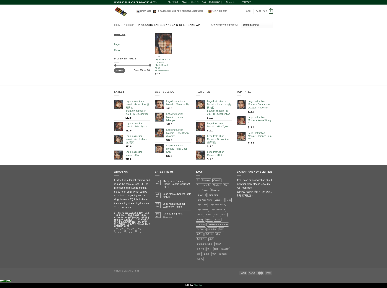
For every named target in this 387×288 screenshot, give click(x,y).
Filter (119, 70)
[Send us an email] (263, 2)
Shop (130, 24)
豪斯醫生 (201, 249)
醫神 (216, 249)
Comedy (217, 180)
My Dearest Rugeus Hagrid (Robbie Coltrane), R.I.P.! (176, 184)
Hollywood (201, 195)
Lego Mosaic (202, 210)
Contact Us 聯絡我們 (211, 2)
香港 (214, 254)
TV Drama (201, 229)
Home (118, 24)
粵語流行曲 (202, 239)
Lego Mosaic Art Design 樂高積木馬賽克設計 (180, 11)
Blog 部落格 (173, 2)
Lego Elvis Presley (218, 205)
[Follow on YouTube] (268, 2)
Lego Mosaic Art (218, 210)
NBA (216, 214)
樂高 (221, 229)
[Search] (133, 11)
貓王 (209, 249)
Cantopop (206, 180)
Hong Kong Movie (204, 200)
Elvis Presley (202, 190)
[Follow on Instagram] (257, 2)
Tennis (218, 219)
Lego (117, 44)
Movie (208, 214)
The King (201, 224)
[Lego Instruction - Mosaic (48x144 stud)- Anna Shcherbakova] (163, 43)
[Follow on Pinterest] (266, 2)
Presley (200, 219)
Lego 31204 (202, 205)
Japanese (219, 200)
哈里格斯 (212, 229)
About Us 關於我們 (190, 2)
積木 (218, 234)
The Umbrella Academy (217, 224)
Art (198, 180)
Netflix (224, 214)
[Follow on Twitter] (260, 2)
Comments (167, 217)
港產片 (200, 234)
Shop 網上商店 (219, 11)
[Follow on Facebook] (254, 2)
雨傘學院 (225, 249)
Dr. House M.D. (203, 185)
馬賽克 (200, 259)
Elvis (226, 185)
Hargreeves (216, 190)
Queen (209, 219)
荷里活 (218, 244)
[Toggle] (149, 44)
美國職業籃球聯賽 (204, 244)
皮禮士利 (209, 234)
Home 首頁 (145, 11)
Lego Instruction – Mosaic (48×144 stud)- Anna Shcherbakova (162, 65)
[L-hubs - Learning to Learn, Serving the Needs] (121, 11)
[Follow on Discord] (271, 2)
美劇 (211, 239)
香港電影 (223, 254)
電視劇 (206, 254)
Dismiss (198, 285)
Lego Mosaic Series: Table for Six (177, 195)
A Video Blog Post (172, 213)
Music (117, 50)
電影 (199, 254)
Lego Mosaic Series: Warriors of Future (174, 205)
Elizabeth (217, 185)
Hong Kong (213, 195)
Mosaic (200, 214)
